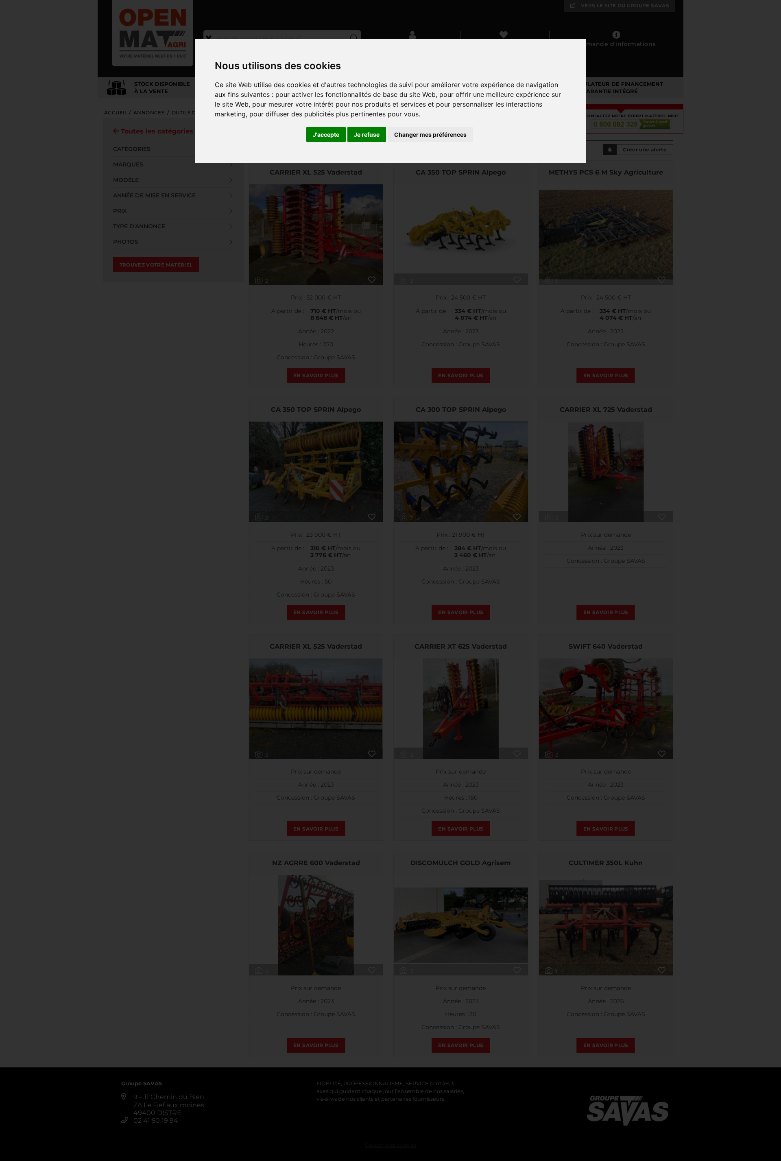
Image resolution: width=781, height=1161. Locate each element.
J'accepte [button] (326, 134)
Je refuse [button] (367, 134)
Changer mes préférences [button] (430, 134)
